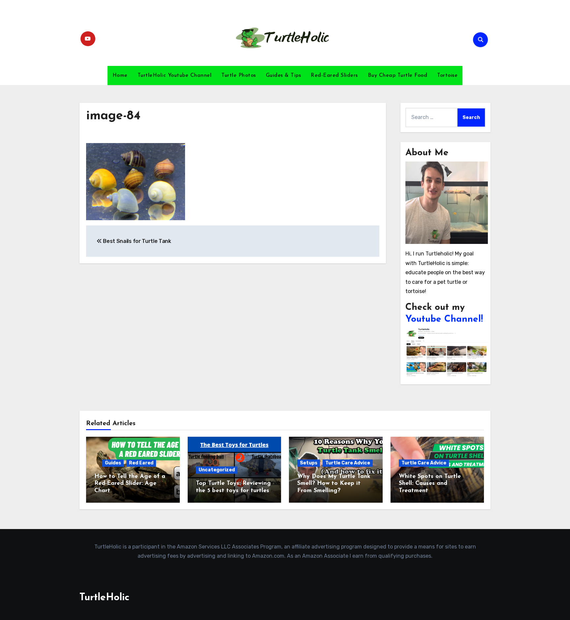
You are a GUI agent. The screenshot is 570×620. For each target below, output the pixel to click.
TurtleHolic (104, 598)
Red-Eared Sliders (334, 75)
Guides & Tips (283, 75)
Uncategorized (217, 470)
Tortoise (447, 75)
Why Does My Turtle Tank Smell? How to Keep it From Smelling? (333, 484)
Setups (308, 463)
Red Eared (141, 463)
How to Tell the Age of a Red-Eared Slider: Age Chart (129, 484)
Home (120, 75)
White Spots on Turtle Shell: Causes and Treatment (430, 484)
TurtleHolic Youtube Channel (175, 75)
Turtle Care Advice (347, 463)
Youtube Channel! (444, 319)
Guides (113, 463)
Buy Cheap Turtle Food (398, 75)
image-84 (113, 116)
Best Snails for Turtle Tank (136, 241)
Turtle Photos (238, 75)
